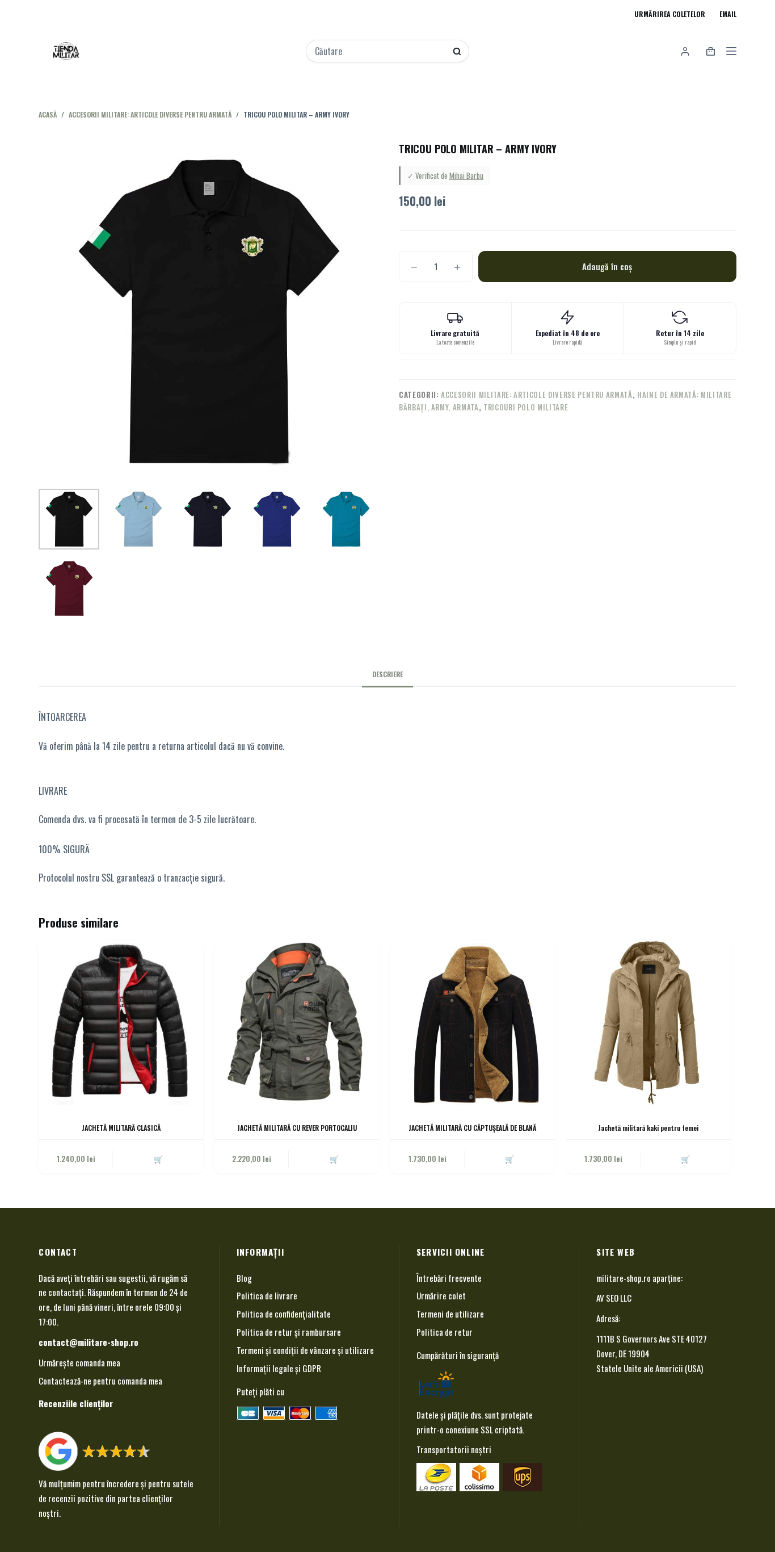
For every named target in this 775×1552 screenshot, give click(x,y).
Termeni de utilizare (450, 1313)
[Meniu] (731, 51)
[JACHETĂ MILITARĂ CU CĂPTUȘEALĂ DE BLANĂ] (472, 1022)
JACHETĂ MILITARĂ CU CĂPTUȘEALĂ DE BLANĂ (472, 1127)
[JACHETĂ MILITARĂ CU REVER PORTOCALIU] (296, 1022)
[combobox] (379, 51)
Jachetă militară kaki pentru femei (648, 1127)
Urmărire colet (441, 1295)
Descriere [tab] (387, 674)
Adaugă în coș (607, 266)
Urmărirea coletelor (669, 14)
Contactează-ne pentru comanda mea (100, 1380)
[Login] (685, 51)
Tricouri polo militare (525, 407)
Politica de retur (444, 1332)
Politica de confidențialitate (284, 1313)
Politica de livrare (267, 1295)
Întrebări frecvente (449, 1278)
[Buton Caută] (457, 51)
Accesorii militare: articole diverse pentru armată (537, 394)
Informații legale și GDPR (279, 1368)
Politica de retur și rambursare (289, 1332)
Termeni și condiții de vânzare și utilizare (305, 1350)
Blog (244, 1278)
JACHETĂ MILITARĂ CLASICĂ (121, 1127)
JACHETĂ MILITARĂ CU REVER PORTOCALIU (297, 1127)
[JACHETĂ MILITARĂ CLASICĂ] (121, 1022)
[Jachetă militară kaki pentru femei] (648, 1022)
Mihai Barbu (466, 175)
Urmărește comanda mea (79, 1362)
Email (727, 14)
